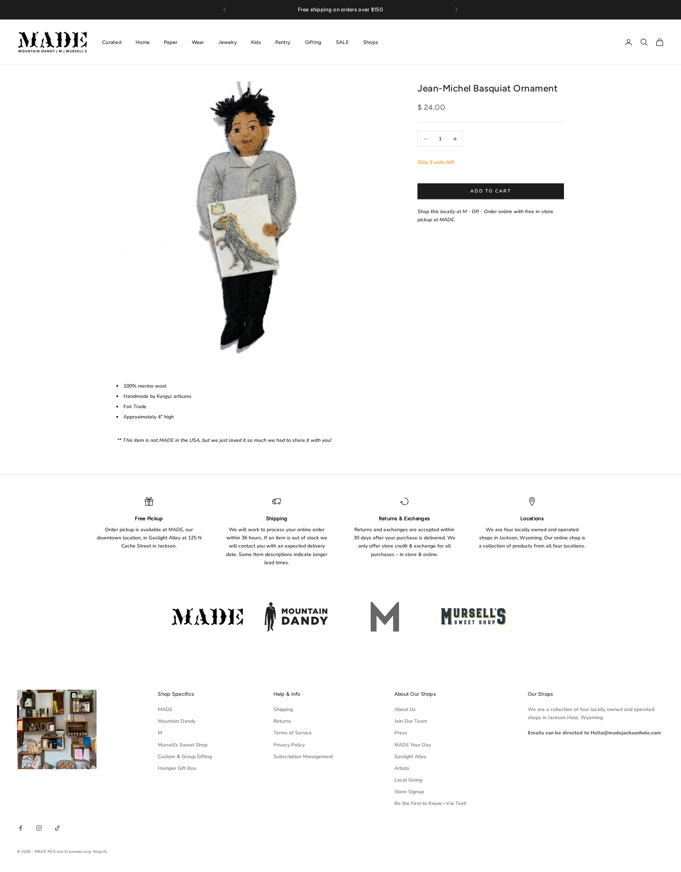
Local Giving (408, 780)
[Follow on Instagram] (39, 828)
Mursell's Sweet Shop (182, 745)
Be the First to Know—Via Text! (430, 803)
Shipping (283, 709)
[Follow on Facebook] (20, 828)
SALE (342, 42)
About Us (405, 709)
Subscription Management (303, 756)
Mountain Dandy (176, 721)
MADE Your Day (412, 745)
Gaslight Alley (410, 756)
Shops (370, 42)
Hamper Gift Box (177, 768)
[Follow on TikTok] (57, 828)
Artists (401, 768)
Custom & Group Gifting (185, 756)
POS (52, 851)
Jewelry (227, 42)
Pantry (283, 42)
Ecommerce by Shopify (86, 851)
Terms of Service (292, 732)
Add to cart (490, 191)
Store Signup (409, 791)
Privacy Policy (289, 745)
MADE (165, 709)
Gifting (313, 42)
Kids (256, 42)
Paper (170, 42)
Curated (111, 42)
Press (400, 732)
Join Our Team (410, 721)
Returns (282, 721)
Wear (198, 42)
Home (142, 42)
